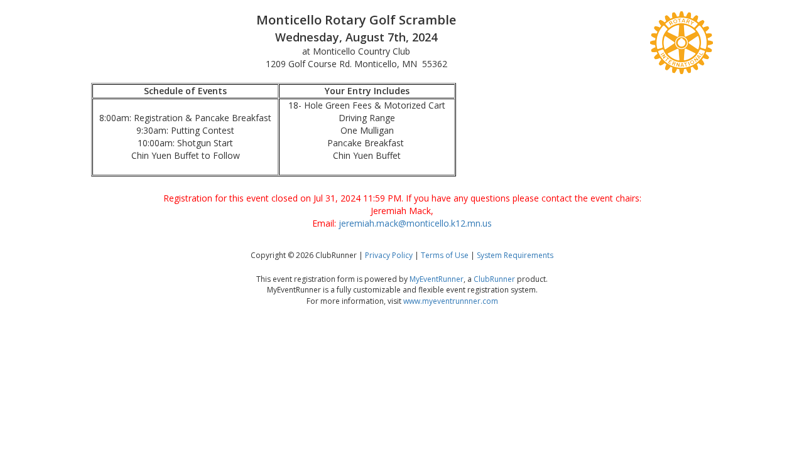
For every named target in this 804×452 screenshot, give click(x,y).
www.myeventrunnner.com (450, 301)
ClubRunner (494, 279)
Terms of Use (445, 255)
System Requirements (515, 255)
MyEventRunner (437, 279)
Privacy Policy (389, 255)
